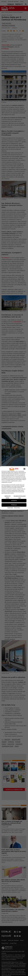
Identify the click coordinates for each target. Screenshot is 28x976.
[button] (24, 469)
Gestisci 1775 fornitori (7, 496)
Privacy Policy (17, 507)
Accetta (14, 500)
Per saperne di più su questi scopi (20, 496)
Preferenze (14, 505)
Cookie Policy (10, 507)
